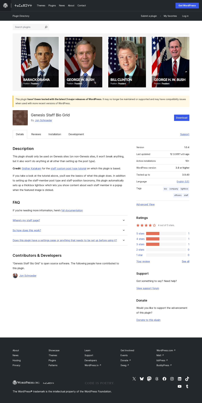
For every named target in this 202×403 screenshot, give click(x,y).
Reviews (36, 134)
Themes (53, 355)
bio (165, 189)
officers (177, 195)
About (16, 350)
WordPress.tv (93, 365)
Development (76, 134)
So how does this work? (27, 230)
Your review (143, 261)
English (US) (183, 181)
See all (185, 261)
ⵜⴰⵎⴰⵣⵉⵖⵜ (48, 383)
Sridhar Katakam (31, 168)
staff (186, 195)
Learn (87, 350)
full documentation (72, 210)
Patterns (53, 365)
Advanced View (145, 204)
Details (20, 134)
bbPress (162, 360)
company (173, 189)
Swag (125, 365)
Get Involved (127, 350)
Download (181, 117)
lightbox (184, 189)
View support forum (147, 288)
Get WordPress (187, 5)
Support (184, 134)
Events (124, 355)
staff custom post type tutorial (68, 168)
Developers (91, 360)
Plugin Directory (21, 16)
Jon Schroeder (43, 120)
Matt (160, 355)
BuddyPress (164, 365)
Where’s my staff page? (26, 220)
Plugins (52, 360)
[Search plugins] (46, 27)
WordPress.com (166, 350)
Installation (54, 134)
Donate (126, 360)
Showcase (54, 350)
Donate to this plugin (148, 319)
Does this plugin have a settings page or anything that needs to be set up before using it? (65, 240)
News (15, 355)
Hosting (17, 360)
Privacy (16, 365)
